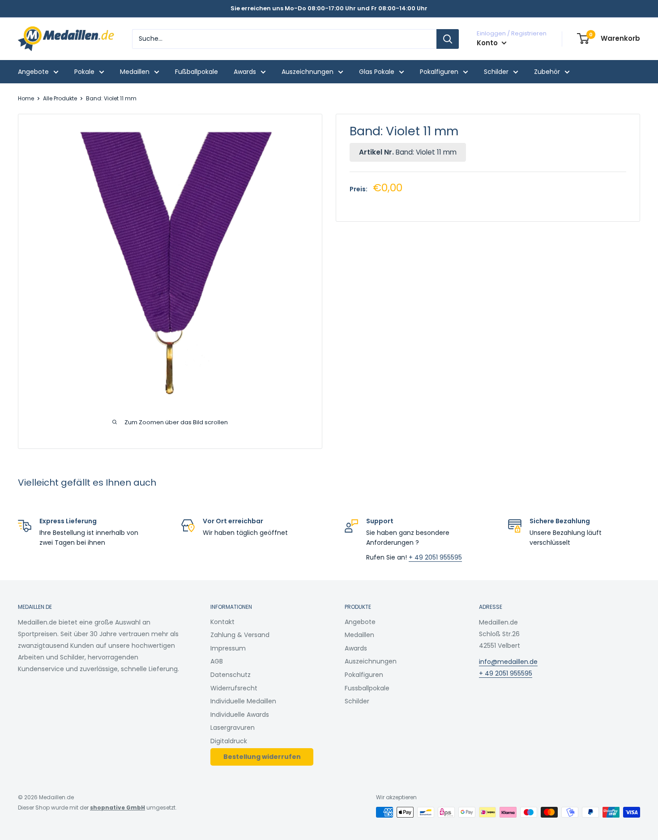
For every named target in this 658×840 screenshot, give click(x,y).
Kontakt (222, 621)
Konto (488, 42)
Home (26, 98)
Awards (245, 71)
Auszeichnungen (307, 71)
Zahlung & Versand (239, 634)
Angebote (33, 71)
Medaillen (135, 71)
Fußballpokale (196, 71)
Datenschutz (230, 674)
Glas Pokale (376, 71)
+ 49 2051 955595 (435, 557)
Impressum (228, 648)
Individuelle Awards (239, 714)
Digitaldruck (228, 741)
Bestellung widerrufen (262, 756)
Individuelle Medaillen (243, 701)
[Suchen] (447, 39)
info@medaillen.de (508, 661)
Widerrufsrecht (233, 688)
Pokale (84, 71)
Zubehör (547, 71)
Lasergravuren (232, 727)
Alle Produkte (60, 98)
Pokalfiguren (439, 71)
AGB (216, 661)
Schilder (496, 71)
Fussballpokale (367, 688)
